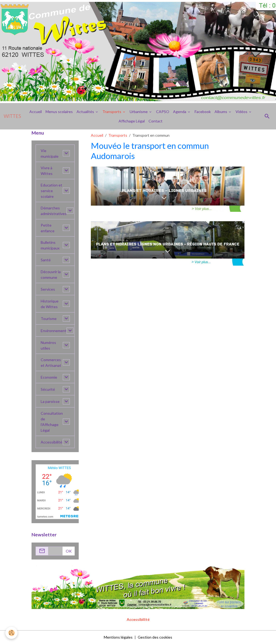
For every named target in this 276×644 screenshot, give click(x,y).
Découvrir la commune (51, 274)
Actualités (86, 111)
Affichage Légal (132, 121)
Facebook (203, 111)
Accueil (35, 111)
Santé (46, 260)
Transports (112, 111)
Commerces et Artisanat (51, 362)
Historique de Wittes (49, 304)
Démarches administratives (54, 211)
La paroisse (50, 401)
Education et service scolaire (51, 191)
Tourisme (49, 318)
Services (48, 289)
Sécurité (48, 389)
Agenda (180, 111)
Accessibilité (51, 442)
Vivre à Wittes (47, 171)
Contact (156, 121)
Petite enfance (47, 228)
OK (69, 551)
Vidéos (242, 111)
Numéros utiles (48, 345)
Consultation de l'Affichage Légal (52, 421)
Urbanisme (139, 111)
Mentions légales (118, 637)
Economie (49, 377)
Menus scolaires (59, 111)
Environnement (54, 330)
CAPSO (162, 111)
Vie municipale (49, 153)
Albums (221, 111)
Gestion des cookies (155, 637)
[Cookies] (11, 633)
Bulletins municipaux (50, 245)
